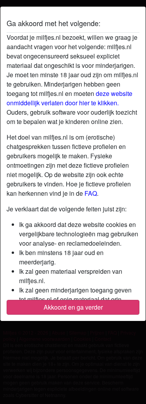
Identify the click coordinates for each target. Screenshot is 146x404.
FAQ (90, 193)
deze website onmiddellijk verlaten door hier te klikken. (69, 98)
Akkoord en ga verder (73, 307)
